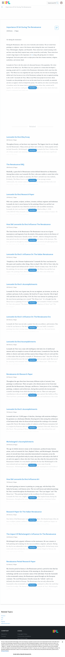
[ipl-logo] (7, 3)
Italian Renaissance (5, 623)
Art (2, 619)
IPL (2, 7)
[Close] (62, 642)
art (32, 55)
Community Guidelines (24, 636)
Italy (2, 617)
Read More (32, 150)
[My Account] (62, 3)
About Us (4, 634)
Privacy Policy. (5, 651)
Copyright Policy (22, 634)
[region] (32, 648)
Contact (3, 636)
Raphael (3, 621)
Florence (3, 615)
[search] (57, 3)
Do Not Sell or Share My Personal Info (22, 654)
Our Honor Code (22, 638)
